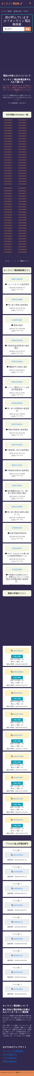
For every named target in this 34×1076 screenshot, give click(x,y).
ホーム (7, 261)
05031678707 (18, 735)
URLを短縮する (10, 1055)
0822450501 (18, 693)
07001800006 (8, 136)
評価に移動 (17, 656)
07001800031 (22, 136)
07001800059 (8, 212)
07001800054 (8, 199)
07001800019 (8, 170)
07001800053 (8, 196)
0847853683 (18, 905)
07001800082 (22, 207)
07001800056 (8, 204)
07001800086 (22, 217)
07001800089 (22, 225)
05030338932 (17, 403)
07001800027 (22, 125)
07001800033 (22, 141)
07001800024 (8, 184)
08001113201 (17, 465)
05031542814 (17, 424)
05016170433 (18, 714)
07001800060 (8, 215)
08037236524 (17, 279)
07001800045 (22, 173)
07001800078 (22, 196)
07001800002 (8, 125)
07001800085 (22, 215)
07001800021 (8, 176)
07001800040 (22, 160)
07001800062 (8, 220)
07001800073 (8, 249)
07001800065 (8, 228)
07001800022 (8, 178)
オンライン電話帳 (10, 3)
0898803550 (18, 955)
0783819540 (17, 528)
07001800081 (22, 204)
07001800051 (8, 191)
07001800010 (8, 146)
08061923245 (17, 340)
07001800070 (8, 241)
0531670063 (18, 989)
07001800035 (22, 146)
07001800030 (22, 133)
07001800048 (22, 181)
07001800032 (22, 138)
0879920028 (18, 972)
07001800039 (22, 157)
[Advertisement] (17, 51)
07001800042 (22, 165)
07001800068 (8, 236)
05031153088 (17, 299)
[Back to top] (30, 1066)
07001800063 (8, 223)
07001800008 (8, 141)
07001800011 (8, 149)
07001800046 (22, 176)
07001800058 (8, 209)
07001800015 (8, 160)
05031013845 (17, 507)
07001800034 (22, 144)
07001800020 (8, 173)
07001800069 (8, 239)
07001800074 (8, 252)
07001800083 (22, 209)
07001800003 (8, 128)
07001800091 (22, 231)
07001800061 (8, 217)
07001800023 (8, 181)
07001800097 (22, 247)
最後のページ (24, 261)
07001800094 (22, 239)
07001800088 (22, 223)
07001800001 (8, 122)
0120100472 (17, 548)
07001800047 (22, 178)
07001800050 (8, 188)
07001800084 (22, 212)
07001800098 (22, 249)
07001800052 (8, 193)
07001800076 (22, 191)
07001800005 (8, 133)
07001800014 (8, 157)
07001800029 (22, 130)
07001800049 (22, 184)
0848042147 (18, 922)
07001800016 (8, 162)
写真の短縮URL (10, 1061)
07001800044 (22, 170)
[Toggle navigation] (30, 3)
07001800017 (8, 165)
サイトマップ (23, 1072)
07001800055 (8, 201)
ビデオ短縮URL (10, 1058)
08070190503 (17, 382)
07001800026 (22, 122)
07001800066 (8, 231)
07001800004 (8, 130)
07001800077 (22, 193)
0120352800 (17, 569)
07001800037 (22, 152)
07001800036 (22, 149)
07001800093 (22, 236)
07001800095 (22, 241)
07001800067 (8, 233)
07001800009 (8, 144)
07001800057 (8, 207)
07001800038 (22, 154)
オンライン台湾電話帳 (13, 1051)
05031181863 (17, 361)
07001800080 (22, 201)
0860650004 (18, 939)
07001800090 (22, 228)
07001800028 (22, 128)
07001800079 (22, 199)
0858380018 (18, 888)
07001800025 (22, 120)
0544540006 (18, 872)
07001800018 (8, 168)
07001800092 (22, 233)
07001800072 (8, 247)
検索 (27, 29)
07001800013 (8, 154)
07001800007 (8, 138)
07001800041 (22, 162)
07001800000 (8, 120)
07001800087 (22, 220)
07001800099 (22, 252)
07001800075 (22, 188)
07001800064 (8, 225)
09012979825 (18, 855)
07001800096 (22, 244)
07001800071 (8, 244)
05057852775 (18, 820)
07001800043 (22, 168)
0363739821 (17, 485)
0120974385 (17, 320)
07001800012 (8, 152)
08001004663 (18, 672)
